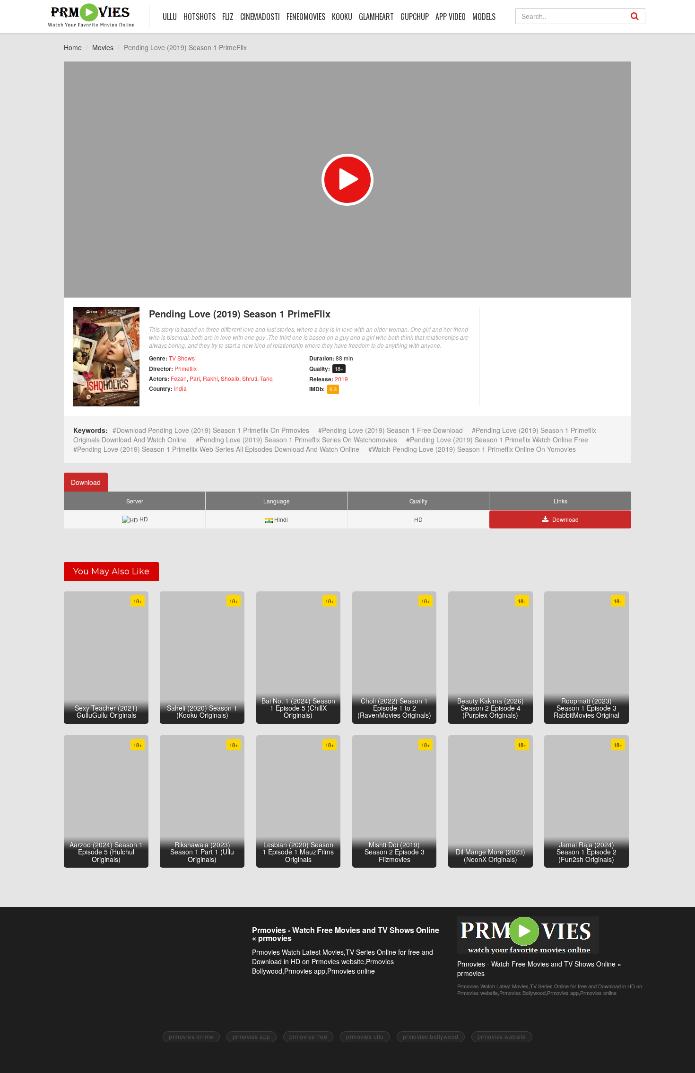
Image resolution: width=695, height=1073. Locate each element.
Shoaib (230, 378)
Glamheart (376, 16)
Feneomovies (306, 16)
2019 (341, 379)
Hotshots (199, 16)
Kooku (342, 16)
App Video (450, 16)
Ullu (170, 16)
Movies (102, 47)
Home (73, 47)
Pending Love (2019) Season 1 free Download (392, 430)
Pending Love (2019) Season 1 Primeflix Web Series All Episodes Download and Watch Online (218, 449)
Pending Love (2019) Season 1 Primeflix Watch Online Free (499, 439)
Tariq (266, 378)
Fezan (179, 378)
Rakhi (210, 378)
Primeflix (185, 368)
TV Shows (182, 358)
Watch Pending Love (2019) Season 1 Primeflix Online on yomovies (474, 449)
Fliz (228, 16)
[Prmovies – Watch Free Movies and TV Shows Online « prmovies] (91, 14)
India (180, 388)
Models (483, 16)
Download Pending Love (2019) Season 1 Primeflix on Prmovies (212, 430)
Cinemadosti (260, 16)
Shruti (249, 378)
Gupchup (414, 16)
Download (86, 482)
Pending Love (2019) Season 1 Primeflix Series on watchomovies (298, 439)
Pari (195, 378)
